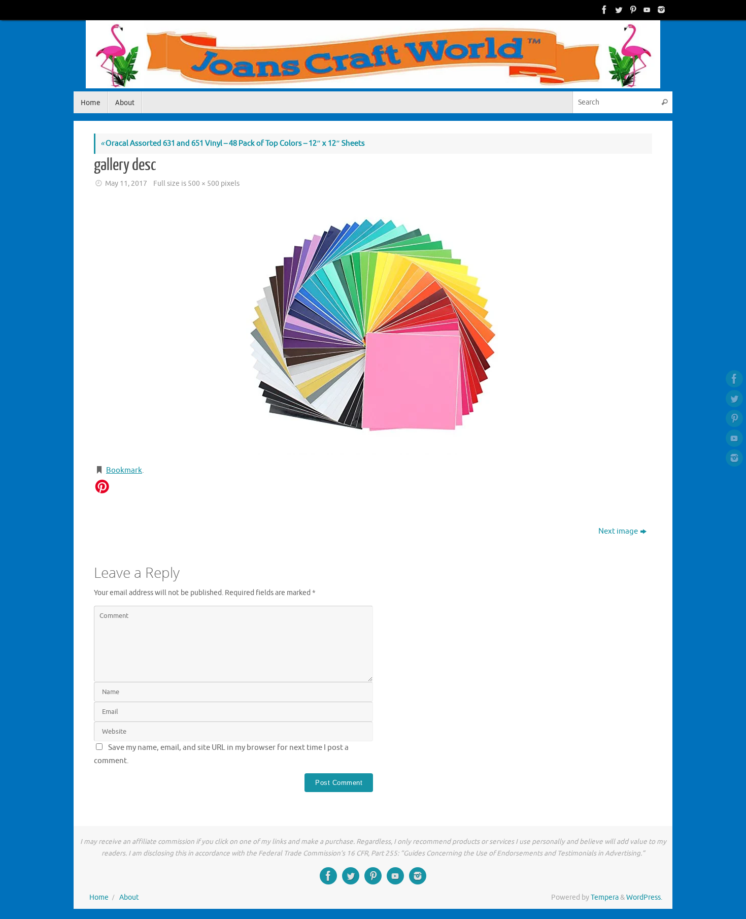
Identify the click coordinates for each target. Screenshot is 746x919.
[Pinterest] (632, 10)
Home (99, 897)
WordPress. (644, 897)
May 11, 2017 (126, 183)
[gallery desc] (373, 328)
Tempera (605, 897)
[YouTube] (646, 10)
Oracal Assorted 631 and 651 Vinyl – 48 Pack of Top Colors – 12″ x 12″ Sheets (232, 143)
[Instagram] (660, 10)
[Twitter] (618, 10)
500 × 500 (203, 183)
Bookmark (124, 470)
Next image (618, 531)
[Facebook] (603, 10)
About (129, 897)
